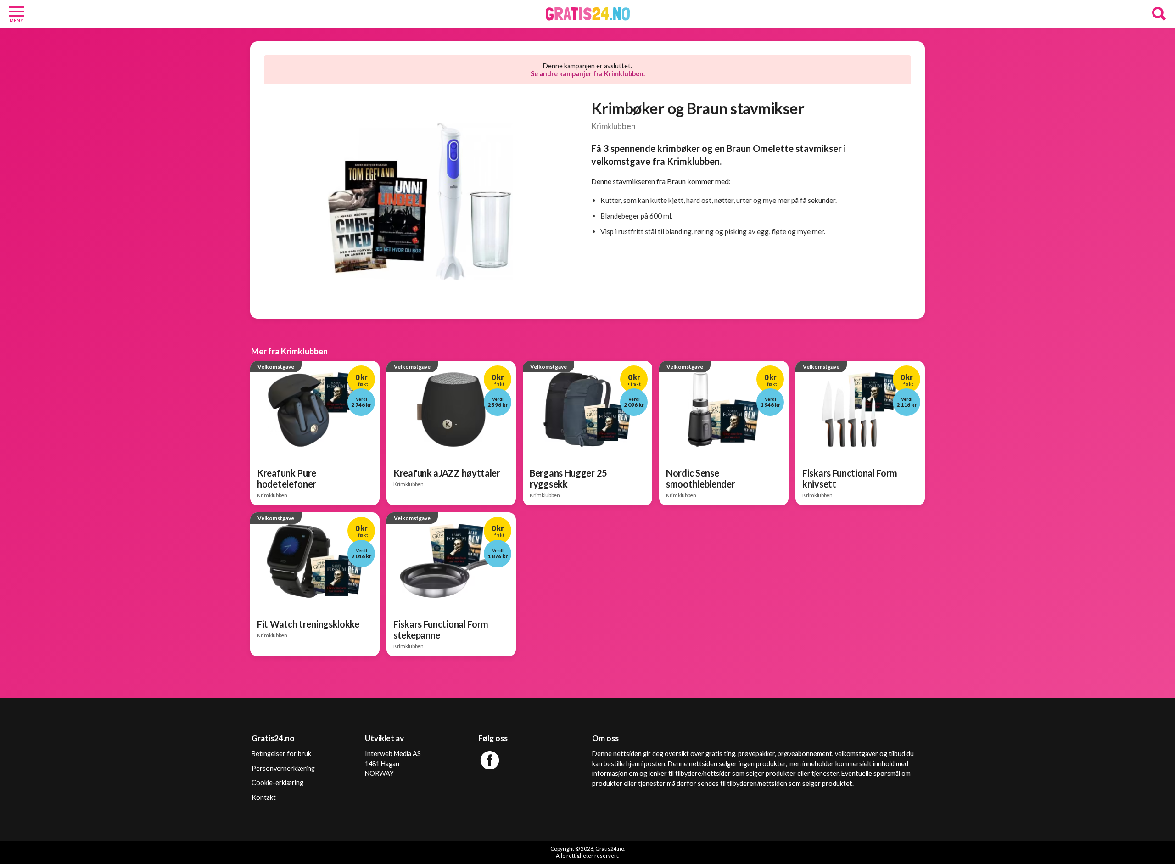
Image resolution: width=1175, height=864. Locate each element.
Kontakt (264, 797)
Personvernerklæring (283, 768)
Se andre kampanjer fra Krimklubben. (588, 74)
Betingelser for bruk (281, 753)
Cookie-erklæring (277, 782)
